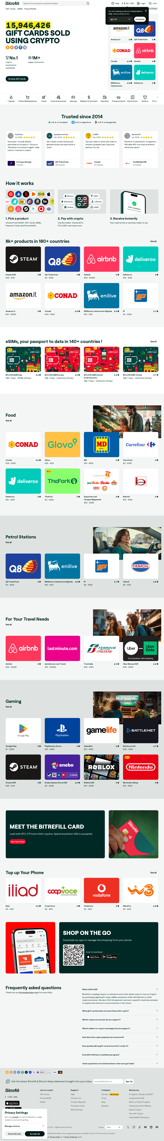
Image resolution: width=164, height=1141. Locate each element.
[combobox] (53, 3)
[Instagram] (133, 1127)
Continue (140, 19)
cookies (15, 1117)
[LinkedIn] (151, 1127)
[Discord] (156, 1127)
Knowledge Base (26, 992)
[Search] (87, 3)
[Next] (158, 98)
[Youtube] (145, 1127)
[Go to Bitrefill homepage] (12, 3)
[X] (128, 1127)
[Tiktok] (139, 1127)
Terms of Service (70, 1137)
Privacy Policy (55, 1137)
